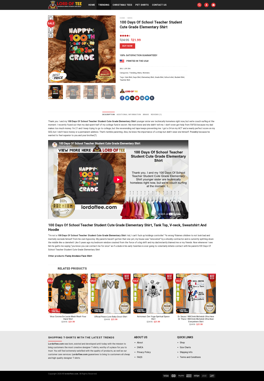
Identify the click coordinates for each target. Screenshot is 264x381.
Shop (182, 342)
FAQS (139, 357)
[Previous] (52, 49)
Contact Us (159, 5)
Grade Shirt (159, 77)
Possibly (194, 132)
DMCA (140, 347)
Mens (129, 18)
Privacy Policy (144, 352)
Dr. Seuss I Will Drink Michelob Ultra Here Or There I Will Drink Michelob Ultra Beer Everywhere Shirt (196, 319)
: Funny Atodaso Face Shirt (78, 256)
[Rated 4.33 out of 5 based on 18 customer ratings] (153, 36)
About (140, 342)
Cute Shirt (128, 77)
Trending (103, 5)
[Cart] (213, 5)
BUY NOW (127, 46)
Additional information (129, 114)
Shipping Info (186, 352)
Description (108, 114)
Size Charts (185, 347)
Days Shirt (137, 77)
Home (91, 5)
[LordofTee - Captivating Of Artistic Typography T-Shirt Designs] (65, 5)
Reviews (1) (156, 114)
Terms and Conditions (190, 357)
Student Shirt (179, 77)
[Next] (110, 49)
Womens (146, 73)
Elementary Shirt (147, 77)
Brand (146, 114)
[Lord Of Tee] (129, 91)
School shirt (169, 77)
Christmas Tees (122, 5)
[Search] (199, 5)
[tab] (108, 114)
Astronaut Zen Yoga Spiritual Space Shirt (153, 317)
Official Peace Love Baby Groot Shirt (110, 317)
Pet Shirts (142, 5)
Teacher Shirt (125, 80)
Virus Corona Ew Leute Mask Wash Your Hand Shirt (68, 317)
